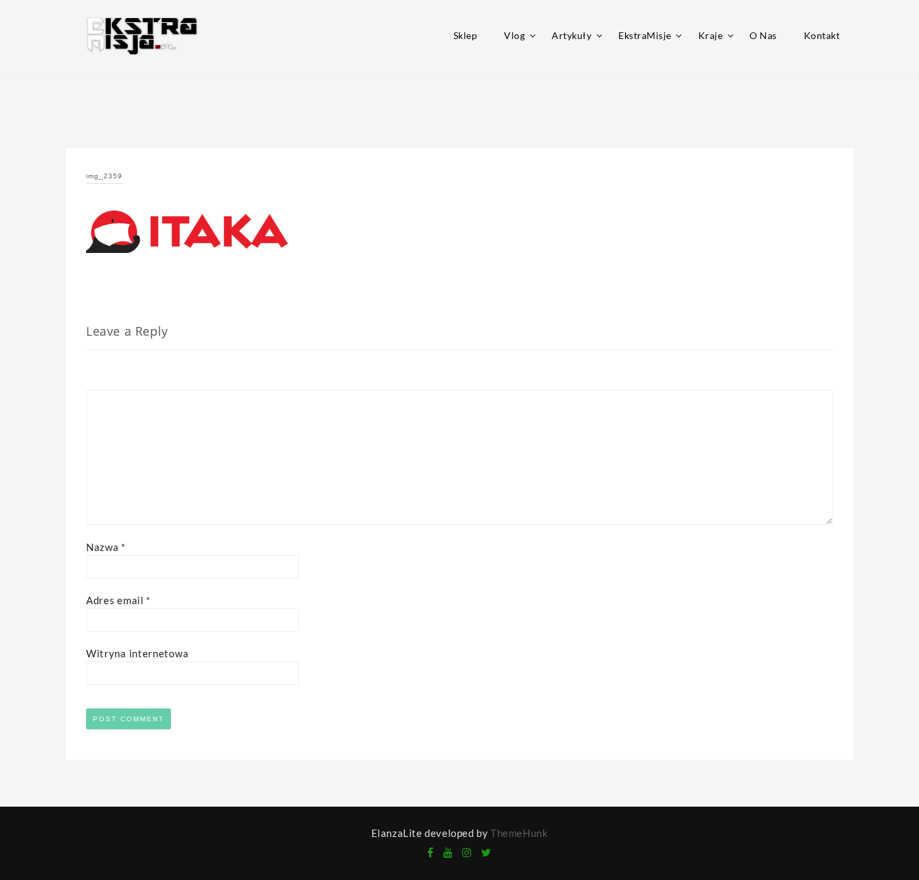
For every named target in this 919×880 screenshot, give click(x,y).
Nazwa (106, 547)
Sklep (465, 35)
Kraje (710, 35)
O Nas (763, 35)
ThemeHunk (519, 833)
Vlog (514, 35)
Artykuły (571, 35)
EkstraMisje (644, 35)
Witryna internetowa (137, 653)
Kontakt (822, 35)
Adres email (118, 600)
